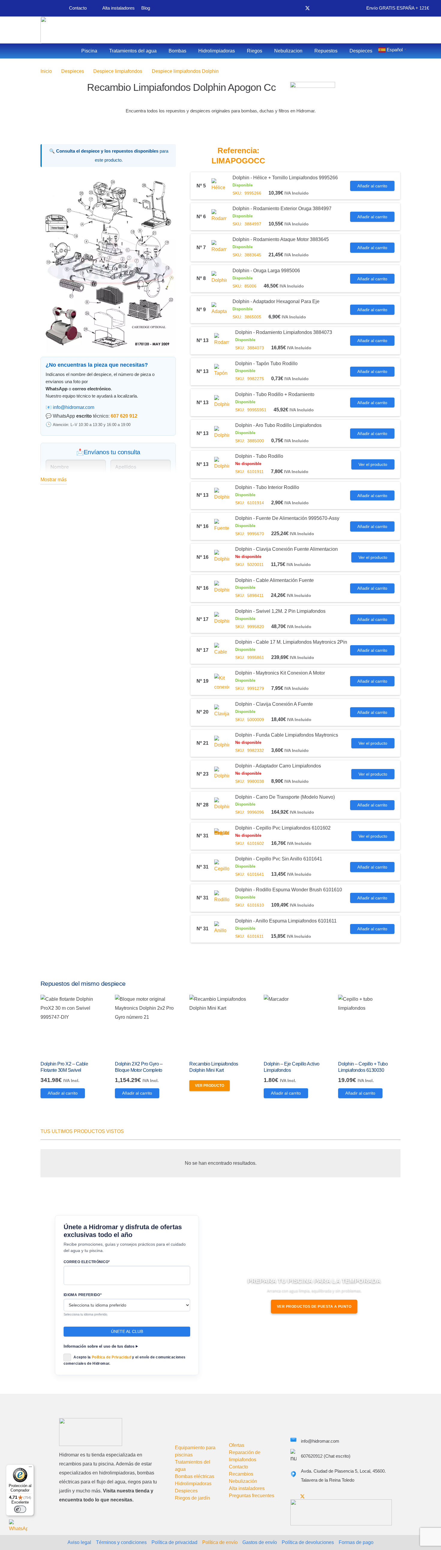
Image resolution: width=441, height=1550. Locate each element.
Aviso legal (79, 1542)
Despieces (72, 71)
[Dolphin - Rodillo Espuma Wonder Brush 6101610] (221, 897)
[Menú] (30, 1468)
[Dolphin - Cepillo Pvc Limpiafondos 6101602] (221, 835)
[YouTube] (318, 8)
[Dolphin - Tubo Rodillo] (221, 464)
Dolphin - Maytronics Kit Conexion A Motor (280, 672)
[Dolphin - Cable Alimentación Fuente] (221, 588)
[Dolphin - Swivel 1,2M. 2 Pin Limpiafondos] (221, 619)
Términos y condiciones (121, 1542)
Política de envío (220, 1542)
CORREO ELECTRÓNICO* (87, 1262)
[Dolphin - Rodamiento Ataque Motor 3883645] (219, 247)
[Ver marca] (312, 86)
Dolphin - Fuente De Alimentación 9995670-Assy (287, 518)
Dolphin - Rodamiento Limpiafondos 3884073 (283, 332)
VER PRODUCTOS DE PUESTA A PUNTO (314, 1306)
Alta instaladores (247, 1488)
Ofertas (236, 1445)
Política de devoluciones (308, 1542)
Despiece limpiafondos (117, 71)
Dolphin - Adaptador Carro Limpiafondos (278, 765)
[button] (166, 188)
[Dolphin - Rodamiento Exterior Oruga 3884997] (219, 216)
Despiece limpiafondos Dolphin (185, 71)
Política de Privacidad (111, 1357)
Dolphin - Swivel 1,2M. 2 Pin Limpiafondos (280, 611)
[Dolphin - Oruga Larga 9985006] (219, 278)
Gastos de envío (259, 1542)
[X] (307, 8)
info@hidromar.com (73, 407)
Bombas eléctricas (194, 1476)
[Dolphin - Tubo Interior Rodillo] (221, 495)
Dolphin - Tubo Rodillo (259, 456)
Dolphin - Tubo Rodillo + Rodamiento (274, 394)
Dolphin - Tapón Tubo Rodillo (266, 363)
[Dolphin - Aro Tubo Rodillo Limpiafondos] (221, 433)
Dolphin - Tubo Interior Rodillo (267, 487)
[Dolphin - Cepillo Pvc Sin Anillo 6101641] (221, 867)
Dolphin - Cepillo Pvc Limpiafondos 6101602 (283, 827)
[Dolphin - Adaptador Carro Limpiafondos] (221, 774)
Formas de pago (356, 1542)
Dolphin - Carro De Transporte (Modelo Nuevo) (285, 797)
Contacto (238, 1466)
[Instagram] (328, 8)
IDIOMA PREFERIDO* (83, 1295)
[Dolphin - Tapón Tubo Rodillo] (221, 371)
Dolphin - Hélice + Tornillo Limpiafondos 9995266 (285, 177)
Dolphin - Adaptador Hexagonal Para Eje (276, 301)
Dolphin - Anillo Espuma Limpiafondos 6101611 (286, 920)
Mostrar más (53, 479)
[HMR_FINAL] (90, 1432)
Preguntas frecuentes (251, 1495)
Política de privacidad (174, 1542)
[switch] (20, 1509)
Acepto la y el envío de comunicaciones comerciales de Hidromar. (124, 1360)
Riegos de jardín (192, 1498)
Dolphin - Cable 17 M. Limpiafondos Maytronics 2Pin (291, 642)
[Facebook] (297, 8)
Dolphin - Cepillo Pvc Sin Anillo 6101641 (278, 858)
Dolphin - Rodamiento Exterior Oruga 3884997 (282, 208)
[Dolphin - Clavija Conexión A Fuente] (221, 712)
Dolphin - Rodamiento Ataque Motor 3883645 (280, 239)
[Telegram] (337, 8)
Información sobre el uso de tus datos (99, 1346)
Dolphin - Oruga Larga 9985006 (266, 270)
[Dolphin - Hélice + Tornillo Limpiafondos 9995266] (219, 185)
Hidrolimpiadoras (193, 1483)
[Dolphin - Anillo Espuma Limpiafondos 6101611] (221, 928)
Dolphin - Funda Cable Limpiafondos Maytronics (286, 735)
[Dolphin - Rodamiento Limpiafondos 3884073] (221, 340)
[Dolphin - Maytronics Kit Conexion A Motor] (221, 681)
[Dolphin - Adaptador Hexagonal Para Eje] (219, 309)
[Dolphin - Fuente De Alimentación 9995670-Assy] (221, 526)
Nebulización (243, 1481)
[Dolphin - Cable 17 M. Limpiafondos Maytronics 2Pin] (221, 650)
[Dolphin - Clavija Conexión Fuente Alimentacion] (221, 557)
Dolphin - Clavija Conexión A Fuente (274, 704)
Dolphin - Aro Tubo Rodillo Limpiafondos (278, 425)
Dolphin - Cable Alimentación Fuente (274, 580)
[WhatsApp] (18, 1528)
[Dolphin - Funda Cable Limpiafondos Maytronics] (221, 743)
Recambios (241, 1474)
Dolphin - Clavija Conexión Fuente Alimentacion (286, 549)
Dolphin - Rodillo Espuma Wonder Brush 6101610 (288, 889)
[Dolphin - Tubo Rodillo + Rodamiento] (221, 402)
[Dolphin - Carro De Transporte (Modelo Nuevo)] (221, 804)
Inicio (46, 71)
